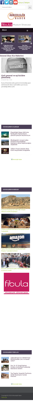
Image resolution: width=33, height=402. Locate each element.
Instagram (11, 2)
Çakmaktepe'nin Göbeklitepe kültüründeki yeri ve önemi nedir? (20, 359)
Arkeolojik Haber (17, 395)
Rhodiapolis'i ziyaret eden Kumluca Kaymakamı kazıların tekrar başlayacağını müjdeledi (21, 142)
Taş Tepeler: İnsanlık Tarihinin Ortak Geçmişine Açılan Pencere (21, 374)
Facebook (2, 2)
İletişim (27, 2)
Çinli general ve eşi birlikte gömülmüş (13, 76)
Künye (20, 2)
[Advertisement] (16, 104)
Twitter (7, 2)
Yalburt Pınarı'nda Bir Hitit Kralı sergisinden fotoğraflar (20, 149)
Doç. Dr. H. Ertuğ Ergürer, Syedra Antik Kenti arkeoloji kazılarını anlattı (20, 367)
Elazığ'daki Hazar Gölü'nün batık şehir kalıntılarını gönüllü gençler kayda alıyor (20, 133)
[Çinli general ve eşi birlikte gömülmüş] (16, 65)
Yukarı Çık (4, 397)
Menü (4, 30)
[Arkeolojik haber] (16, 16)
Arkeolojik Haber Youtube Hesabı (15, 2)
